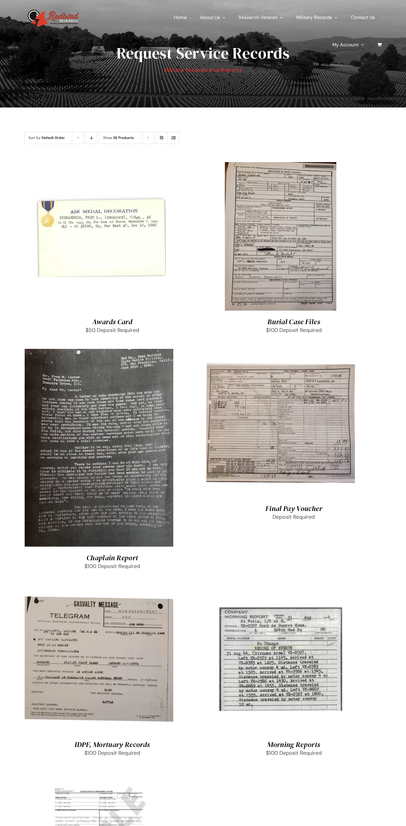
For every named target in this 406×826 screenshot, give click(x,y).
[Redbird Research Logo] (54, 8)
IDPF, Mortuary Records (112, 744)
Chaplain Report (112, 558)
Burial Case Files (293, 322)
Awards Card (112, 322)
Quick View (120, 237)
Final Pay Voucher (293, 508)
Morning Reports (293, 744)
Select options (82, 237)
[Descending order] (91, 138)
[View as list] (173, 138)
